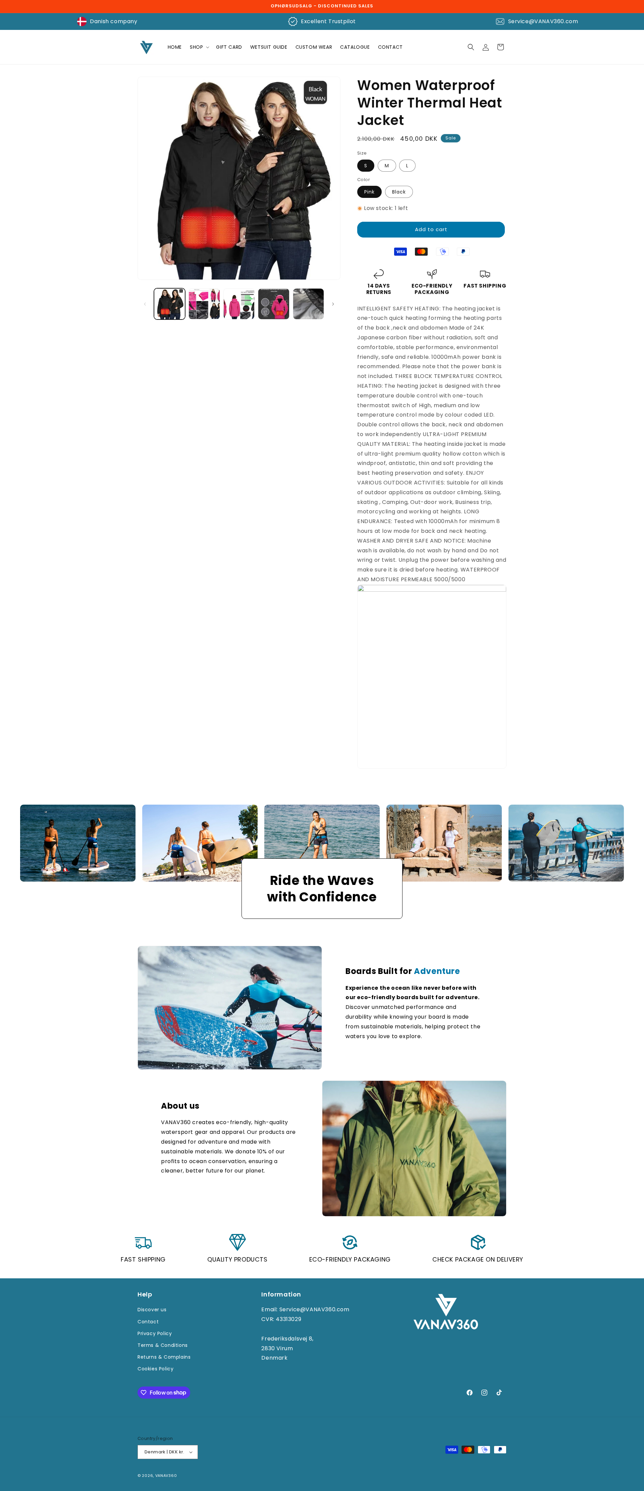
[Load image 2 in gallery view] (204, 304)
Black (399, 191)
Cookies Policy (155, 1368)
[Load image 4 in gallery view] (273, 304)
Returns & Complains (164, 1357)
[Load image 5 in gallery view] (308, 304)
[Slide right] (333, 304)
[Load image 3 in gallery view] (239, 304)
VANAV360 (166, 1475)
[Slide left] (145, 304)
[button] (199, 47)
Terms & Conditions (163, 1345)
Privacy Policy (155, 1333)
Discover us (152, 1309)
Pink (369, 191)
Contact (148, 1321)
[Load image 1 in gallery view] (169, 304)
